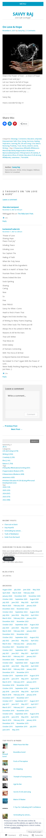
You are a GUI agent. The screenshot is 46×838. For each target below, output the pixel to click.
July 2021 (6, 653)
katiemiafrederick (11, 229)
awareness (16, 157)
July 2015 (33, 727)
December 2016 (8, 711)
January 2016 (31, 720)
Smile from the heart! (12, 537)
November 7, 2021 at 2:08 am (12, 232)
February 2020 (19, 669)
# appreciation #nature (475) (13, 471)
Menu (23, 4)
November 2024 (22, 609)
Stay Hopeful (9, 528)
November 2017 (22, 698)
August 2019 (34, 676)
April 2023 (34, 628)
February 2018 (19, 695)
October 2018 (8, 688)
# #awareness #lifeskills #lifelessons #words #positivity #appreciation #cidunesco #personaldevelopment (21, 150)
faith (15, 141)
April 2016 (34, 717)
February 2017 (19, 707)
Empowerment (8, 141)
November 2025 (35, 596)
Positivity (13, 146)
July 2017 (6, 704)
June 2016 (15, 717)
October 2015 (8, 727)
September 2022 (21, 637)
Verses (24, 146)
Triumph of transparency (22, 777)
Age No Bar (17, 784)
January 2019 (31, 682)
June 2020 (15, 666)
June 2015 (6, 730)
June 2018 (15, 692)
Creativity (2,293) (9, 457)
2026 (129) (6, 487)
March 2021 (7, 656)
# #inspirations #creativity (29, 153)
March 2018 (7, 695)
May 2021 (24, 653)
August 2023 (34, 625)
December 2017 (8, 698)
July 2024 (6, 615)
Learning (14, 143)
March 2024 (7, 618)
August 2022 (34, 637)
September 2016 (21, 714)
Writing (5, 148)
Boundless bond (19, 752)
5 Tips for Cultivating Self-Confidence (27, 807)
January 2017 (31, 707)
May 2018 (24, 692)
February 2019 (19, 682)
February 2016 (19, 720)
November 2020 (22, 660)
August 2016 (34, 714)
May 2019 (24, 679)
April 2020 (34, 666)
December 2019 (8, 672)
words (36, 146)
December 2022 (8, 634)
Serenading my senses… (13, 531)
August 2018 (34, 688)
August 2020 (34, 663)
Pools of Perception (20, 761)
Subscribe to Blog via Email (17, 547)
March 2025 (7, 606)
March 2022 (7, 644)
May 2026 (36, 590)
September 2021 (21, 650)
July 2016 (6, 717)
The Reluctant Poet (25, 214)
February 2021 (19, 656)
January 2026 (7, 596)
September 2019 (21, 676)
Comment (31, 414)
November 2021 (22, 647)
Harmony (30, 141)
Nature (38, 143)
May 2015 (15, 730)
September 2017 (21, 701)
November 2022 (22, 634)
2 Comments (30, 31)
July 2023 (6, 628)
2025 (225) (6, 490)
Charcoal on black (11, 524)
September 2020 (21, 663)
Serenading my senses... (22, 815)
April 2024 (34, 615)
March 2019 (7, 682)
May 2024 (24, 615)
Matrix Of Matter (19, 799)
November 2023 (22, 621)
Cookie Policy (15, 828)
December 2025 (20, 596)
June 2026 (26, 590)
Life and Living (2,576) (10, 451)
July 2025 (6, 602)
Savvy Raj (23, 14)
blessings (14, 139)
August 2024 (34, 612)
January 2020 (31, 669)
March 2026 (17, 593)
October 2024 (8, 612)
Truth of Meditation (11, 534)
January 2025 (31, 606)
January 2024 (31, 618)
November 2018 (22, 685)
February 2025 (19, 606)
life (19, 143)
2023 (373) (6, 497)
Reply (5, 221)
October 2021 (8, 650)
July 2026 (17, 590)
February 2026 (29, 593)
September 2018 (21, 688)
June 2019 (15, 679)
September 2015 (21, 727)
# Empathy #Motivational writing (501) (16, 468)
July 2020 (6, 666)
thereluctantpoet (11, 207)
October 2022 (8, 637)
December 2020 (8, 660)
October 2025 (8, 599)
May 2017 (24, 704)
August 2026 (7, 590)
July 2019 (6, 679)
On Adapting (18, 769)
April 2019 (34, 679)
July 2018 (6, 692)
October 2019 (8, 676)
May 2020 (24, 666)
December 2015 (8, 723)
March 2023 (7, 631)
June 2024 (15, 615)
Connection (22, 139)
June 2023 (15, 628)
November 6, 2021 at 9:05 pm (12, 210)
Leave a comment (10, 200)
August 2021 (34, 650)
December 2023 (8, 621)
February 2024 (19, 618)
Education (30, 139)
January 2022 (31, 644)
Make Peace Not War (20, 745)
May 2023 (24, 628)
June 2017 (15, 704)
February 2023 (19, 631)
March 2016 (7, 720)
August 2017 (34, 701)
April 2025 (34, 602)
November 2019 (22, 672)
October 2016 (8, 714)
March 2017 (7, 707)
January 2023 (31, 631)
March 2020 (7, 669)
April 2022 (34, 641)
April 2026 (6, 593)
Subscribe (8, 559)
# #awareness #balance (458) (13, 474)
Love (33, 143)
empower (38, 139)
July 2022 (6, 641)
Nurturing (6, 146)
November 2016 (22, 711)
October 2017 (8, 701)
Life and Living (26, 143)
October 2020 (8, 663)
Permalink (24, 157)
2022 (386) (6, 500)
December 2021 (8, 647)
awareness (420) (9, 477)
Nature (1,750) (8, 464)
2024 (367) (6, 493)
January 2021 (31, 656)
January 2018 (31, 695)
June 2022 (15, 641)
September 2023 (21, 625)
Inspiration (6, 143)
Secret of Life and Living (22, 792)
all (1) (5, 447)
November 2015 (22, 723)
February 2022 (19, 644)
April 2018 (34, 692)
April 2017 (34, 704)
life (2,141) (6, 460)
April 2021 (34, 653)
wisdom (30, 146)
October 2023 (8, 625)
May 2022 (24, 641)
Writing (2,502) (8, 454)
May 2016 (24, 717)
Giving (24, 141)
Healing (36, 141)
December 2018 (8, 685)
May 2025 (24, 602)
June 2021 (15, 653)
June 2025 (15, 602)
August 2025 (34, 599)
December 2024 (8, 609)
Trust (19, 146)
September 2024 (21, 612)
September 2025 (21, 599)
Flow (19, 141)
